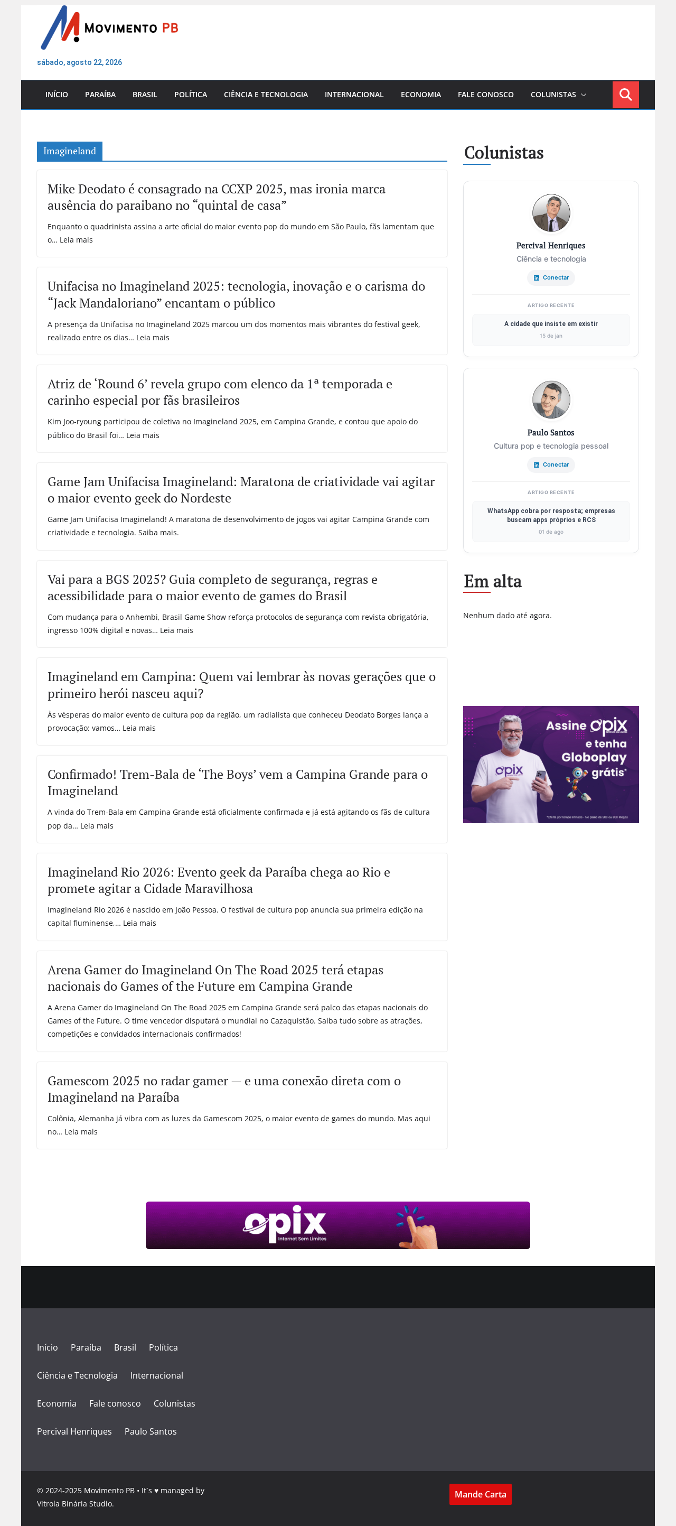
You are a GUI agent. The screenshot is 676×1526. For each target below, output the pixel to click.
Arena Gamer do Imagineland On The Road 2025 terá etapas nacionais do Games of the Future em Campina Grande (215, 977)
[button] (581, 94)
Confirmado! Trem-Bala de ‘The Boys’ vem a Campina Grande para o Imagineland (238, 782)
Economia (421, 94)
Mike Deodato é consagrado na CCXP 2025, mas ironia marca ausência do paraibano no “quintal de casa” (217, 196)
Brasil (145, 94)
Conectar (556, 277)
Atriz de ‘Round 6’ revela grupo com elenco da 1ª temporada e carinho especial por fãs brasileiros (220, 391)
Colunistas (553, 94)
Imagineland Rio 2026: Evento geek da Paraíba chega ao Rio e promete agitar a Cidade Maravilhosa (219, 880)
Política (190, 94)
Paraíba (100, 94)
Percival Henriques (74, 1431)
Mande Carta (480, 1494)
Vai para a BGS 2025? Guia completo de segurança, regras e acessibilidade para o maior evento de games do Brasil (213, 587)
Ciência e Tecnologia (266, 94)
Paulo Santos (151, 1431)
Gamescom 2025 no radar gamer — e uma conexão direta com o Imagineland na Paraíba (224, 1088)
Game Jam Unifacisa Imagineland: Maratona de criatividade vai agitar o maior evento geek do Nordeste (241, 489)
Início (56, 94)
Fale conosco (486, 94)
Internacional (354, 94)
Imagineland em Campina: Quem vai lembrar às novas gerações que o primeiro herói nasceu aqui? (242, 684)
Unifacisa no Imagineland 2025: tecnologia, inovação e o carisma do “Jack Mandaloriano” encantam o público (236, 294)
